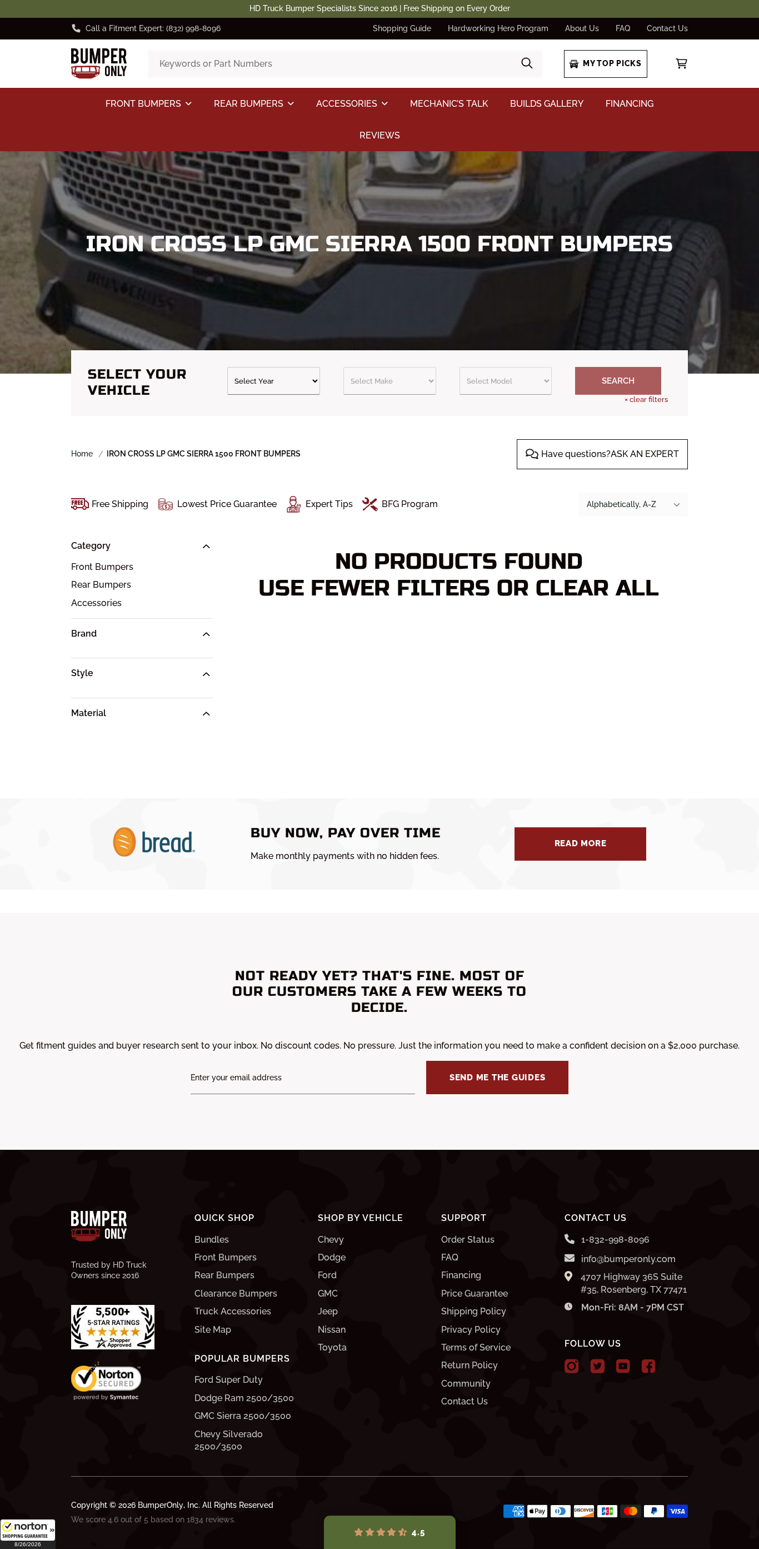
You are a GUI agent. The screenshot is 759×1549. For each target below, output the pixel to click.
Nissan (332, 1329)
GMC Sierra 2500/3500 (242, 1416)
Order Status (468, 1239)
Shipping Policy (473, 1311)
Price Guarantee (474, 1293)
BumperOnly (160, 1505)
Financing (461, 1275)
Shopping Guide (402, 28)
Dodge (332, 1257)
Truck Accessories (232, 1311)
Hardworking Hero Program (498, 28)
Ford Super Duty (228, 1379)
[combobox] (345, 64)
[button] (28, 1534)
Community (466, 1383)
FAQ (623, 28)
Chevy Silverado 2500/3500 (228, 1440)
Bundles (211, 1239)
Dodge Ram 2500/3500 (244, 1398)
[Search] (527, 64)
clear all (597, 588)
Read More (581, 843)
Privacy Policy (471, 1329)
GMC (328, 1293)
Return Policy (469, 1365)
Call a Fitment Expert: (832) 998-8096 (153, 28)
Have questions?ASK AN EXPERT (610, 454)
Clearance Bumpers (235, 1293)
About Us (582, 28)
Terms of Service (476, 1347)
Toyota (332, 1347)
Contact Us (667, 28)
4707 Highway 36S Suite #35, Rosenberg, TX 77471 (634, 1283)
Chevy (331, 1239)
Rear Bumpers (101, 584)
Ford (327, 1275)
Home (82, 453)
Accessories (96, 603)
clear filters (646, 399)
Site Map (212, 1329)
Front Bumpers (102, 567)
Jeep (328, 1311)
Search (618, 381)
